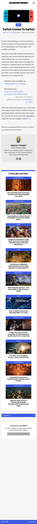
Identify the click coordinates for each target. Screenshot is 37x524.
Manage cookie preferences (18, 434)
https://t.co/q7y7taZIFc (13, 92)
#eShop (22, 84)
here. (29, 119)
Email (17, 159)
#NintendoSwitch (11, 84)
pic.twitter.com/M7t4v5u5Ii (15, 94)
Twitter (20, 159)
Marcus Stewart (10, 32)
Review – (18, 356)
